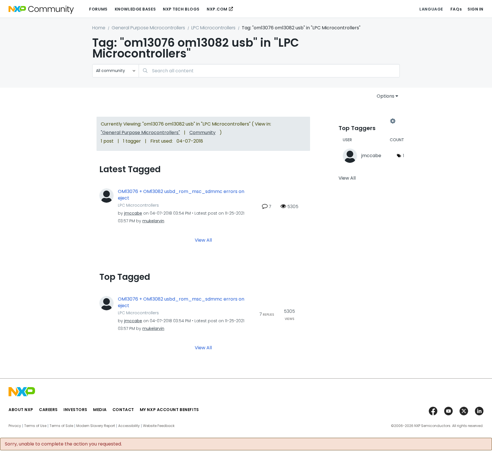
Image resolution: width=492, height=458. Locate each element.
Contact (123, 409)
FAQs (456, 9)
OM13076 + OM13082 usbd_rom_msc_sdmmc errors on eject (181, 194)
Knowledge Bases (135, 9)
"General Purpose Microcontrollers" (140, 132)
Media (100, 409)
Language (431, 9)
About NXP (21, 409)
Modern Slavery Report (95, 426)
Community (202, 132)
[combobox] (269, 70)
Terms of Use (35, 426)
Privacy (15, 426)
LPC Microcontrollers (213, 27)
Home (98, 27)
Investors (75, 409)
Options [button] (385, 96)
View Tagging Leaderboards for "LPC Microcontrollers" (365, 121)
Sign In (475, 9)
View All (203, 240)
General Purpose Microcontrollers (148, 27)
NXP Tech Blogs (181, 9)
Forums (98, 9)
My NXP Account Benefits (169, 409)
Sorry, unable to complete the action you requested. (63, 444)
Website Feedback (159, 426)
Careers (48, 409)
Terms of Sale (61, 426)
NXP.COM (217, 9)
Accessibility (129, 426)
